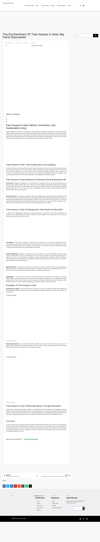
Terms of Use (40, 505)
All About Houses (29, 5)
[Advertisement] (50, 21)
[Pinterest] (83, 6)
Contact (38, 503)
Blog (37, 5)
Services (53, 5)
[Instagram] (80, 6)
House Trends (45, 5)
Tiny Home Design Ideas (31, 439)
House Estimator (61, 5)
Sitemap (38, 510)
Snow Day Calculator (56, 507)
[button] (36, 118)
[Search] (95, 35)
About (69, 5)
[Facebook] (77, 6)
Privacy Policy (40, 507)
